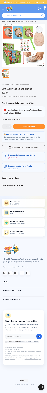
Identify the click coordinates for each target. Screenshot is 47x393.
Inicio (3, 21)
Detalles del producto (10, 178)
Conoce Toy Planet (12, 291)
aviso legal (36, 341)
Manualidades (11, 21)
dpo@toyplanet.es (10, 359)
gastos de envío (13, 96)
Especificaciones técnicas (12, 185)
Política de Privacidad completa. (33, 359)
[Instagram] (10, 273)
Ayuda (5, 282)
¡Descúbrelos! (12, 158)
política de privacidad (25, 341)
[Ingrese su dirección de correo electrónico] (39, 336)
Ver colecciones (13, 169)
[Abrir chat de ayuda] (41, 387)
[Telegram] (27, 273)
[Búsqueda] (42, 15)
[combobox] (23, 15)
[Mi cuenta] (39, 8)
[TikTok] (22, 273)
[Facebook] (5, 273)
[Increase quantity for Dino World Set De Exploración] (10, 126)
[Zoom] (39, 29)
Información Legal (12, 300)
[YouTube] (16, 273)
